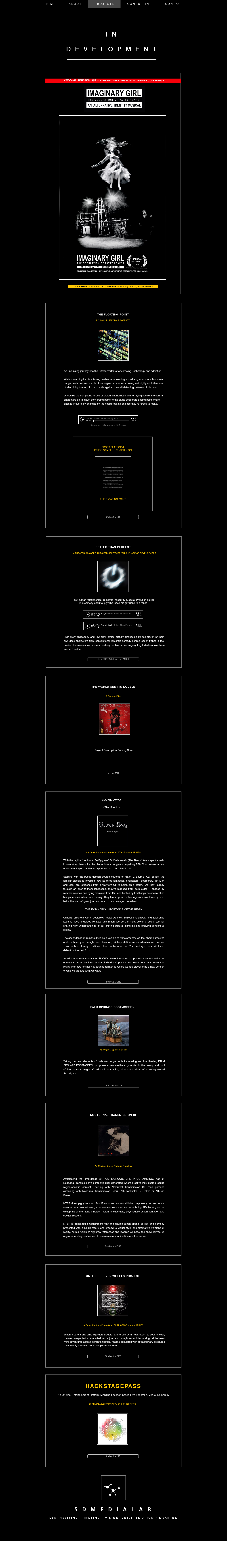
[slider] (135, 418)
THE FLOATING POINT (113, 499)
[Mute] (131, 418)
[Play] (82, 419)
